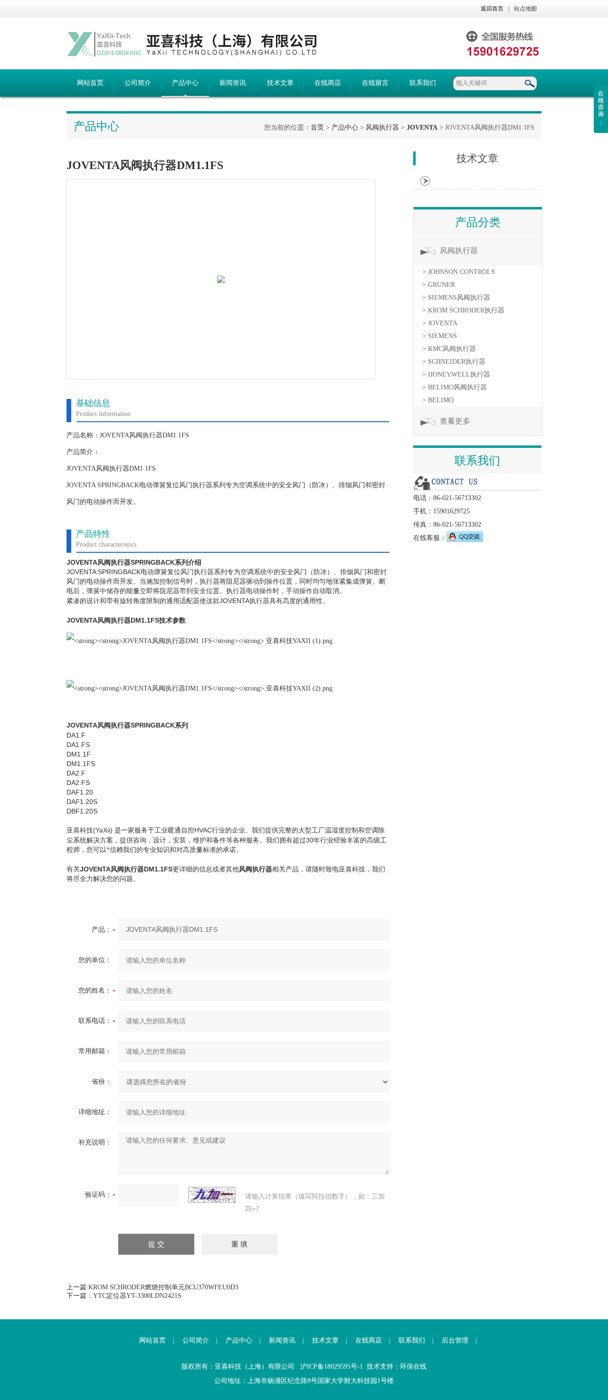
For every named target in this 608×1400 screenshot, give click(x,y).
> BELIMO (438, 400)
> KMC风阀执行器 (449, 348)
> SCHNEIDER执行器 (453, 361)
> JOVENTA (439, 323)
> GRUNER (438, 284)
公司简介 (137, 82)
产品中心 (185, 82)
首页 (317, 127)
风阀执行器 (382, 127)
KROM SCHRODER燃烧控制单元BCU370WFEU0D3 (163, 1287)
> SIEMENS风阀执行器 (456, 297)
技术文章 (280, 82)
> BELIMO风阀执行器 (454, 387)
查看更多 (455, 421)
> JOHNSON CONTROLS (458, 271)
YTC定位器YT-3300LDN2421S (137, 1295)
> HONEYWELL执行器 (456, 374)
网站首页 (90, 82)
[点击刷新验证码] (212, 1195)
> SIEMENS (439, 336)
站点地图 (525, 8)
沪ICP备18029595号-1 (331, 1366)
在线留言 (375, 82)
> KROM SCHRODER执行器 (463, 310)
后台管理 (455, 1340)
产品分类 (478, 222)
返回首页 (492, 8)
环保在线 (413, 1366)
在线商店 (327, 82)
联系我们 (422, 82)
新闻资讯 (232, 82)
